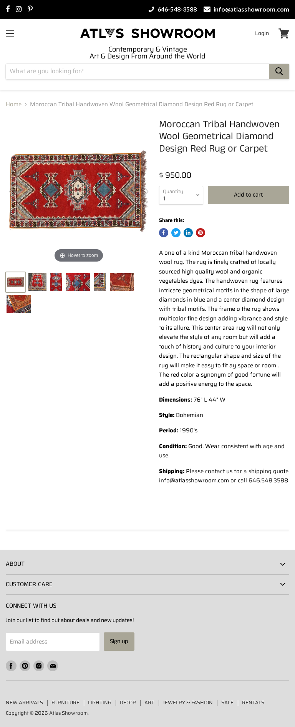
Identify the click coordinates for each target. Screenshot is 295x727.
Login (262, 33)
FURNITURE (65, 703)
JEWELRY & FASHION (188, 703)
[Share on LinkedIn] (188, 232)
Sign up (119, 641)
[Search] (279, 71)
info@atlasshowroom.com (250, 9)
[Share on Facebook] (163, 232)
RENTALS (253, 703)
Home (14, 104)
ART (149, 703)
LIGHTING (99, 703)
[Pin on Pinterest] (200, 232)
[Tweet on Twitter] (176, 232)
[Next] (145, 191)
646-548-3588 (176, 9)
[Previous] (12, 191)
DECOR (128, 703)
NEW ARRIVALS (24, 703)
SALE (227, 703)
